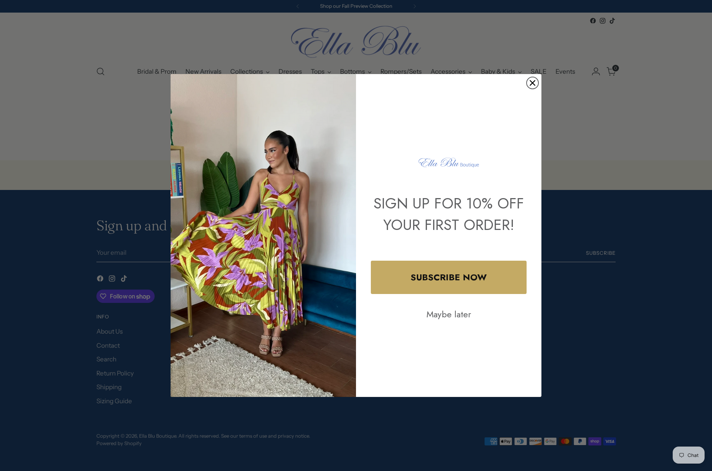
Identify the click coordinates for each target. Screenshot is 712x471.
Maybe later (448, 314)
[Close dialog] (532, 83)
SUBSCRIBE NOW (449, 277)
